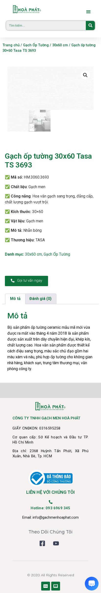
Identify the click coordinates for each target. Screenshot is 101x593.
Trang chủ (11, 45)
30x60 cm (60, 45)
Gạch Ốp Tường (36, 45)
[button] (88, 11)
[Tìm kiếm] (90, 25)
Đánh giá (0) (40, 298)
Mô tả (15, 298)
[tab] (15, 299)
